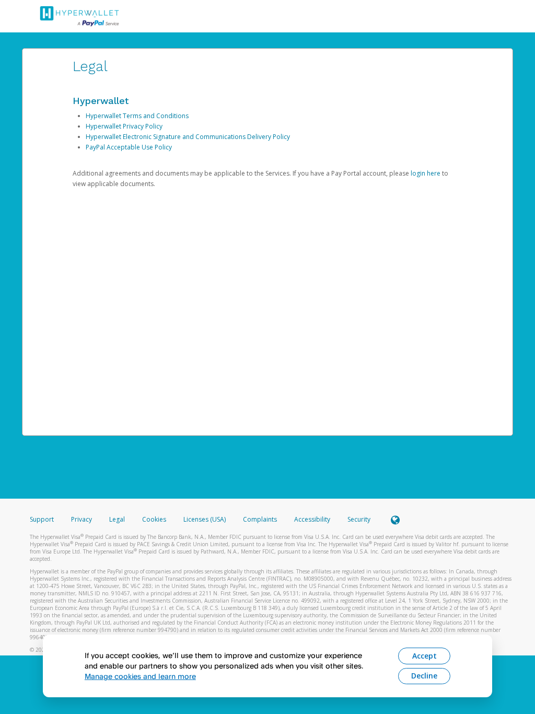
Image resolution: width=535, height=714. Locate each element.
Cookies (154, 519)
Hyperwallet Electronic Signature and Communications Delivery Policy (188, 136)
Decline (424, 676)
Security (358, 519)
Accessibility (312, 519)
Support (42, 519)
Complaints (260, 519)
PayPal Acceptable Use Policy (129, 147)
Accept (424, 656)
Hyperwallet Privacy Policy (124, 126)
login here (425, 173)
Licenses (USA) (205, 519)
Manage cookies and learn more (140, 676)
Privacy (81, 519)
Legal (117, 519)
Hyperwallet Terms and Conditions (137, 115)
